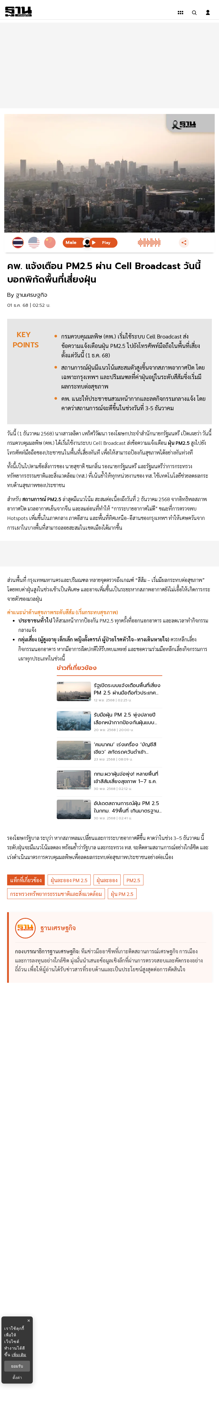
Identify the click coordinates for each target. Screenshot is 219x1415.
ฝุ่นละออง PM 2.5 (69, 880)
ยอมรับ (17, 1366)
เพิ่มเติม (19, 1354)
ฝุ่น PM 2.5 (122, 893)
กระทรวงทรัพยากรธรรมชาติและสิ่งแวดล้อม (56, 893)
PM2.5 (133, 880)
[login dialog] (208, 12)
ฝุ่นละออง (107, 880)
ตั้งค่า (17, 1377)
